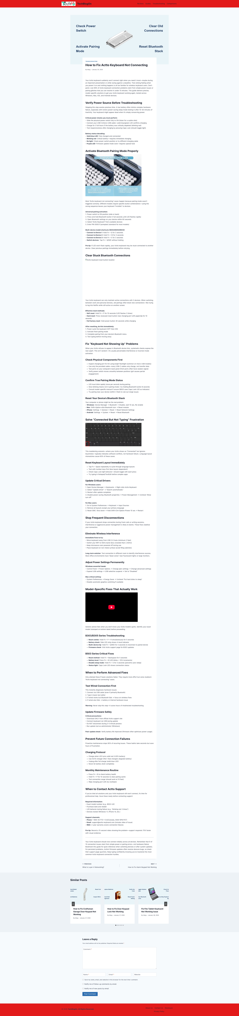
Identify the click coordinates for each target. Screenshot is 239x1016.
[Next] (165, 904)
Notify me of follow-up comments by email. (100, 984)
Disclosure (169, 1008)
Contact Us (159, 1008)
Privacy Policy (159, 1011)
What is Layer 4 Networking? (93, 865)
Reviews (140, 4)
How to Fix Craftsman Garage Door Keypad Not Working (84, 912)
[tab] (115, 925)
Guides (148, 4)
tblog (88, 69)
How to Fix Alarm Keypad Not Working (142, 865)
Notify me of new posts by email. (96, 988)
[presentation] (85, 894)
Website (137, 974)
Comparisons (172, 4)
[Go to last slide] (73, 904)
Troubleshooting (159, 4)
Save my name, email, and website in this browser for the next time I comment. (111, 980)
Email (111, 974)
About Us (149, 1008)
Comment (87, 949)
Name (86, 974)
